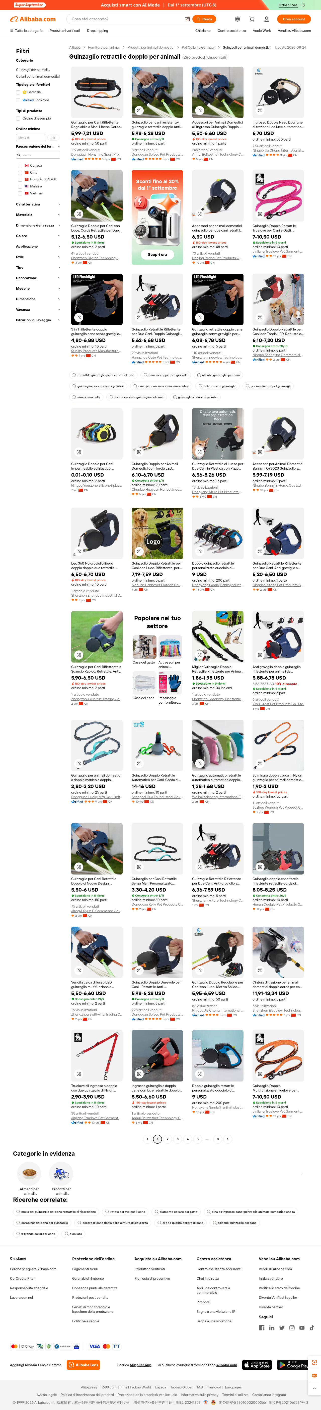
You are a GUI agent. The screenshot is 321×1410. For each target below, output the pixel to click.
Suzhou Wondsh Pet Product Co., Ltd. (278, 807)
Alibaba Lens (35, 1365)
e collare (76, 1234)
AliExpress (89, 1387)
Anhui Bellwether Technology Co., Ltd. (218, 154)
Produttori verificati (149, 1269)
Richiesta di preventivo (152, 1278)
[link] (314, 1362)
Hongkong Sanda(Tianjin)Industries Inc (218, 585)
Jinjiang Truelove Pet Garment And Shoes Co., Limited (278, 251)
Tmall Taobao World (136, 1387)
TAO (199, 1387)
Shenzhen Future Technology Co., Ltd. (218, 900)
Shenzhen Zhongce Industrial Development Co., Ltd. (97, 595)
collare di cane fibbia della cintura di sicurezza (115, 1223)
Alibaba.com (226, 1365)
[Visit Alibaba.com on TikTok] (312, 1328)
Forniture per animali (104, 47)
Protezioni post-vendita (90, 1297)
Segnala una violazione (214, 1321)
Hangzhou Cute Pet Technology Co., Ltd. (157, 357)
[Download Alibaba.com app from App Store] (257, 1365)
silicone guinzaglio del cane (237, 1223)
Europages (233, 1387)
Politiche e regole (85, 1321)
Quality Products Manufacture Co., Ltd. (97, 351)
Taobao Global (181, 1387)
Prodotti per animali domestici (151, 47)
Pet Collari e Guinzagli (198, 47)
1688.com (109, 1387)
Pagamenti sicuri (85, 1269)
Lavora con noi (21, 1297)
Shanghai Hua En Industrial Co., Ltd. (157, 797)
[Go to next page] (227, 1139)
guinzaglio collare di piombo (197, 397)
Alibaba (75, 47)
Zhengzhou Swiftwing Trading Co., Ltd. (97, 1014)
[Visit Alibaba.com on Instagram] (292, 1328)
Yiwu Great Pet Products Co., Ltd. (278, 704)
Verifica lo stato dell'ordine (279, 1288)
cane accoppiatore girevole (168, 375)
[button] (187, 19)
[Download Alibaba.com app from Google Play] (294, 1365)
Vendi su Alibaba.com (275, 1269)
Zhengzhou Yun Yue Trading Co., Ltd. (97, 699)
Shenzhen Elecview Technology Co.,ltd (218, 357)
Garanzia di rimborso (88, 1278)
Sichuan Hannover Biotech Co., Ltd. (157, 585)
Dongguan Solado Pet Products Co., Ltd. (157, 154)
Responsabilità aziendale (29, 1288)
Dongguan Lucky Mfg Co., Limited (97, 797)
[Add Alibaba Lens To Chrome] (83, 1365)
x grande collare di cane (38, 1234)
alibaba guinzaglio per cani (221, 375)
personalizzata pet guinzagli (270, 386)
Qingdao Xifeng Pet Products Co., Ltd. (278, 585)
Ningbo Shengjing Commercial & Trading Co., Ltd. (278, 355)
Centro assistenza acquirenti (219, 1269)
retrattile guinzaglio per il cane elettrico (105, 375)
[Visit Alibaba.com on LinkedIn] (272, 1328)
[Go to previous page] (147, 1139)
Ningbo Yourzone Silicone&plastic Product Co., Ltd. (97, 485)
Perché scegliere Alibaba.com (33, 1269)
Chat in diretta (208, 1278)
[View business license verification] (205, 1402)
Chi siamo (18, 1258)
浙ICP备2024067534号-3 (288, 1402)
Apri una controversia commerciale (213, 1290)
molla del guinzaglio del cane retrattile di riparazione (58, 1212)
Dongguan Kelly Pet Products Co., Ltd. (157, 904)
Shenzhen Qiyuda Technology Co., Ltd (97, 258)
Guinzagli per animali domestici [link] (247, 47)
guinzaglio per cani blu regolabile (100, 386)
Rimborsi (203, 1302)
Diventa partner (271, 1307)
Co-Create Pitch (23, 1278)
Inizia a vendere (271, 1278)
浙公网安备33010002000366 (242, 1402)
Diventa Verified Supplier (278, 1297)
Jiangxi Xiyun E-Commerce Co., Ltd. (97, 911)
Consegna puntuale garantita (94, 1288)
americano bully (88, 397)
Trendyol (214, 1387)
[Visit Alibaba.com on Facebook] (262, 1328)
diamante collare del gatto (178, 1212)
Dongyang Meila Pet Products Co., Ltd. (218, 492)
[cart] (253, 20)
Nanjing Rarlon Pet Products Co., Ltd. (218, 258)
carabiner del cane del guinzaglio (44, 1223)
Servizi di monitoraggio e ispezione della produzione (92, 1309)
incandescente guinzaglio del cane (139, 397)
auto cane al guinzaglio (220, 386)
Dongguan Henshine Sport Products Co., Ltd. (97, 154)
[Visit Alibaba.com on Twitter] (282, 1328)
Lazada (160, 1387)
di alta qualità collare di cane (183, 1223)
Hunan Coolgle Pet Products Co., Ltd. (278, 904)
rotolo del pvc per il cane (127, 1212)
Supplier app (140, 1365)
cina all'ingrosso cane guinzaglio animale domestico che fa (253, 1212)
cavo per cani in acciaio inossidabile (163, 386)
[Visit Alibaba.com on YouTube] (302, 1328)
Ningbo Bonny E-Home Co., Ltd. (277, 485)
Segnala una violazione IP (216, 1312)
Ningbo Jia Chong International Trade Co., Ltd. (278, 150)
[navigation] (38, 594)
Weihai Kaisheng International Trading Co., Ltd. (218, 797)
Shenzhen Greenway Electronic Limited (218, 699)
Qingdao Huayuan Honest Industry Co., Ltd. (157, 489)
